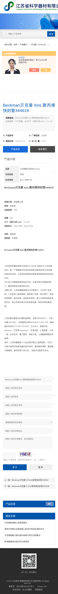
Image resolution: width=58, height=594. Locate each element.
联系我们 (42, 149)
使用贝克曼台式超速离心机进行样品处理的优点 (24, 529)
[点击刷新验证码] (25, 454)
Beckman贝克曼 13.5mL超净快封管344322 (30, 480)
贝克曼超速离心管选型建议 (15, 523)
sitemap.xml (42, 586)
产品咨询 (15, 149)
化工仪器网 (27, 590)
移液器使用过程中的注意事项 (16, 541)
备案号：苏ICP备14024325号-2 (21, 586)
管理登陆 (38, 590)
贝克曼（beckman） (39, 45)
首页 (16, 45)
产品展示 (23, 45)
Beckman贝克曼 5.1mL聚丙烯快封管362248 (30, 486)
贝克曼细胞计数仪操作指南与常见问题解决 (22, 535)
